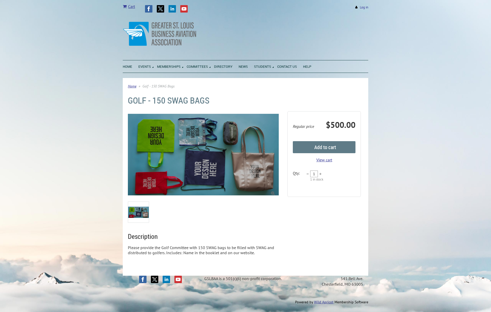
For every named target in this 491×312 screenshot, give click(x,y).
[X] (160, 9)
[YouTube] (184, 9)
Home (132, 86)
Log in (364, 7)
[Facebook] (148, 9)
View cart (324, 159)
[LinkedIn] (172, 9)
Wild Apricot (323, 302)
